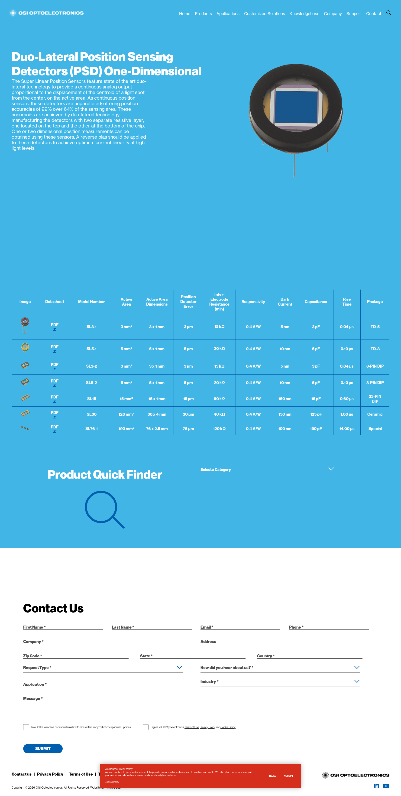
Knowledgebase (304, 13)
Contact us (22, 774)
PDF (54, 324)
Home (184, 13)
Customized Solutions (264, 13)
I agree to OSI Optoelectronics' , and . (193, 727)
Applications (228, 13)
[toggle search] (389, 12)
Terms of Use (191, 727)
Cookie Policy (228, 727)
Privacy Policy (207, 727)
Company (333, 13)
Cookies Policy (112, 781)
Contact (373, 13)
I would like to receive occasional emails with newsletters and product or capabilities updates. (81, 727)
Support (354, 13)
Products (203, 13)
